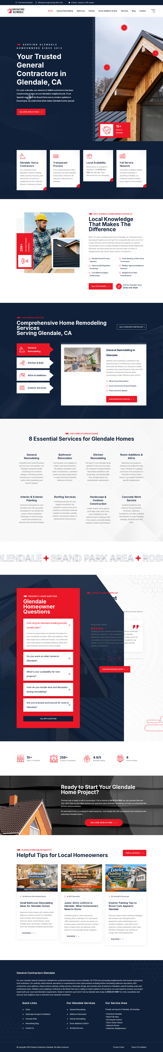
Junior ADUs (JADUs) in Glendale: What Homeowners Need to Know (81, 906)
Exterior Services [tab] (37, 388)
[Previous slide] (110, 659)
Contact (142, 11)
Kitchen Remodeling (77, 1019)
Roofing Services (65, 496)
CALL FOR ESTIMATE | (99, 286)
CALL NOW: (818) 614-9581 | (29, 112)
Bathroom (81, 11)
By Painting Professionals (120, 896)
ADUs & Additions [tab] (37, 375)
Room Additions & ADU (108, 11)
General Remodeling (65, 11)
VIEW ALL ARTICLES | (133, 853)
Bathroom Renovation (78, 1014)
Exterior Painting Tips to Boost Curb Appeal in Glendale (123, 906)
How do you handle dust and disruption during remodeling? (47, 689)
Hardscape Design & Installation (38, 1014)
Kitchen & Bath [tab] (36, 363)
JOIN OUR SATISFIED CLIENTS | (113, 669)
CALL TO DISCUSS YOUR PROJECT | (132, 327)
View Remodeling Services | (120, 399)
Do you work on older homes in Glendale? (43, 658)
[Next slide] (119, 659)
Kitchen (92, 11)
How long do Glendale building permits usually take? (47, 625)
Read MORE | (27, 933)
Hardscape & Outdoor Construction (98, 500)
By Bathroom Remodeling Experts (34, 896)
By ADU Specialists (73, 896)
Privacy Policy (118, 1047)
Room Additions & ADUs (79, 1023)
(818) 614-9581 (130, 288)
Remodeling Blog (32, 1023)
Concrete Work (31, 1019)
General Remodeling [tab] (34, 349)
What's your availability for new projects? (43, 674)
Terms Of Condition (138, 1047)
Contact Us (30, 1028)
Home (50, 11)
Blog (134, 11)
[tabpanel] (103, 374)
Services (124, 11)
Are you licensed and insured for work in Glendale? (48, 705)
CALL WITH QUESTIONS (48, 719)
